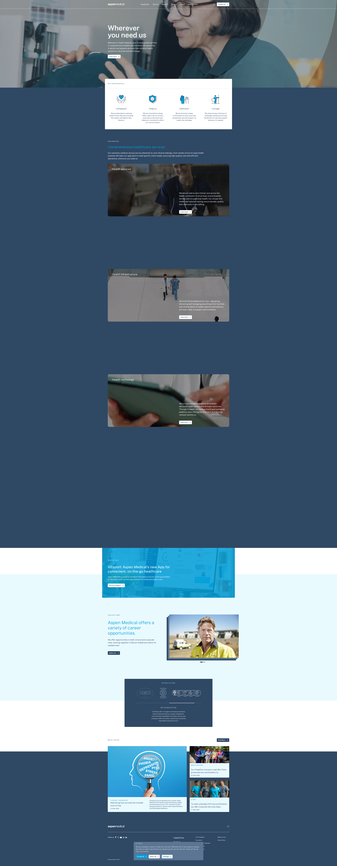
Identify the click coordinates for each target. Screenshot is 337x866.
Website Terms (221, 837)
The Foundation (199, 837)
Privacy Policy (221, 840)
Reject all (153, 856)
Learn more (113, 56)
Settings (166, 856)
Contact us (221, 4)
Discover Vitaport (115, 585)
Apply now (112, 653)
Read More (221, 740)
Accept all (140, 856)
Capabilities (178, 838)
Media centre (193, 4)
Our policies (198, 840)
